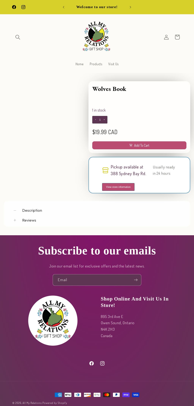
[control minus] (95, 120)
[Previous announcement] (63, 7)
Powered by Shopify (54, 402)
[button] (17, 37)
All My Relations (32, 402)
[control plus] (104, 120)
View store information (118, 187)
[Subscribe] (135, 280)
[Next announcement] (130, 7)
